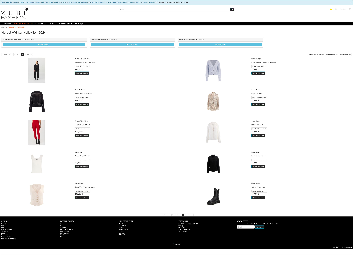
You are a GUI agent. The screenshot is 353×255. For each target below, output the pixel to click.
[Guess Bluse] (213, 101)
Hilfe (2, 226)
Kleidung (41, 24)
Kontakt (3, 224)
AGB (61, 226)
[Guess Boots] (213, 195)
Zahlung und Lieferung (66, 229)
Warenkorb (4, 231)
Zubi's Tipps (79, 24)
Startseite (7, 24)
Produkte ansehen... (44, 44)
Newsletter (63, 235)
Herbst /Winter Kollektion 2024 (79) (188, 224)
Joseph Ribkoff (123, 229)
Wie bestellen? (64, 233)
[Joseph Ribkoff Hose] (36, 132)
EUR (336, 9)
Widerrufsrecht (64, 231)
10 (345, 54)
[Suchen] (232, 9)
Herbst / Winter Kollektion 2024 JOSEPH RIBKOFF (17, 40)
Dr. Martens (122, 226)
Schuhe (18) (181, 227)
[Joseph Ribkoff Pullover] (36, 70)
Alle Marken (122, 224)
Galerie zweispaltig (316, 54)
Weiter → (29, 54)
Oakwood (122, 233)
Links (2, 227)
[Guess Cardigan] (213, 70)
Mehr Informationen (82, 73)
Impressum (63, 224)
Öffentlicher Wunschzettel (8, 238)
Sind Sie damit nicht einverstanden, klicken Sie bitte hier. (171, 2)
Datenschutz (63, 227)
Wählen (331, 54)
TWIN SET (122, 235)
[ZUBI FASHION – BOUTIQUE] (15, 13)
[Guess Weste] (36, 195)
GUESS (121, 227)
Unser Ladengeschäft (65, 24)
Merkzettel (4, 235)
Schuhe (51, 24)
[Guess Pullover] (36, 101)
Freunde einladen (6, 229)
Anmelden (343, 9)
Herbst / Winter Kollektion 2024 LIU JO (190, 40)
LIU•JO (121, 231)
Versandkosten (347, 247)
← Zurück (4, 54)
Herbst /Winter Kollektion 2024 (24, 24)
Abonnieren (259, 227)
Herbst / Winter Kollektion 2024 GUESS (102, 40)
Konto (3, 233)
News (61, 237)
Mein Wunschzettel (6, 237)
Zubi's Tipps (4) (182, 231)
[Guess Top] (36, 163)
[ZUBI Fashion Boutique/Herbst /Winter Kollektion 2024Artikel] (47, 32)
